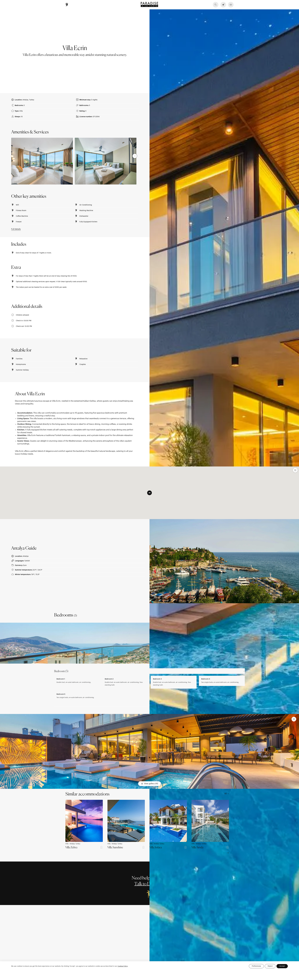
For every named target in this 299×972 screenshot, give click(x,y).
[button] (231, 4)
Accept (282, 966)
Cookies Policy (123, 966)
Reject (270, 966)
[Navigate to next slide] (134, 156)
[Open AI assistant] (223, 4)
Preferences (256, 966)
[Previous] (224, 853)
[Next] (227, 853)
